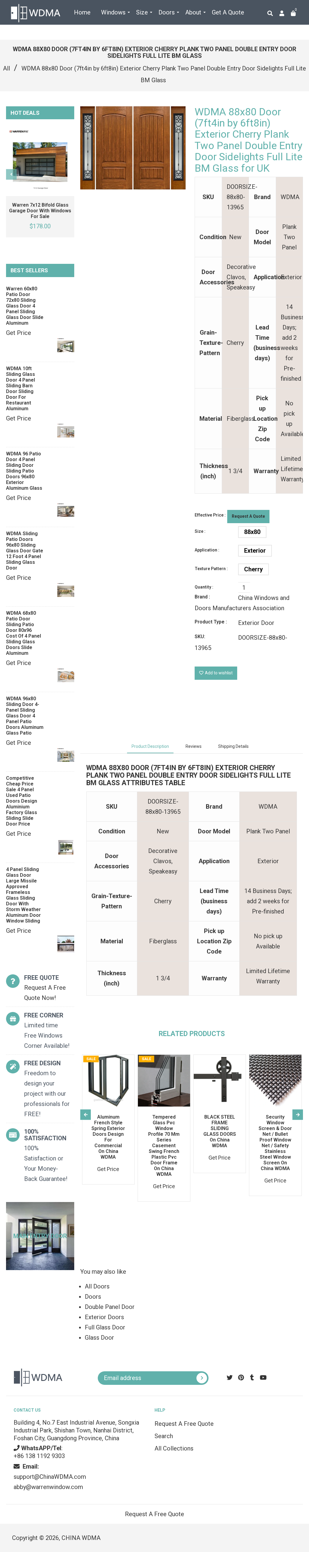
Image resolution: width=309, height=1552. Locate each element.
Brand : (202, 597)
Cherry (253, 569)
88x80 (252, 532)
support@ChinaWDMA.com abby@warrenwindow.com (50, 1477)
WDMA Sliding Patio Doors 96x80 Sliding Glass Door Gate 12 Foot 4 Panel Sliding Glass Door (24, 551)
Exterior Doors (104, 1317)
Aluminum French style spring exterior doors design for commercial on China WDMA (108, 1137)
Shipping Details (233, 746)
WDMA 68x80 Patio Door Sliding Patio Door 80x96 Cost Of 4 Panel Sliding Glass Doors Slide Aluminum (23, 633)
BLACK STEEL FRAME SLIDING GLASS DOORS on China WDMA (219, 1131)
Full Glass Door (105, 1327)
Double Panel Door (110, 1306)
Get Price (18, 332)
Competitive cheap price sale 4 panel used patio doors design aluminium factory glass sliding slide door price (21, 801)
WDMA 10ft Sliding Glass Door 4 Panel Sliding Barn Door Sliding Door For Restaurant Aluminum (20, 388)
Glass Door (99, 1337)
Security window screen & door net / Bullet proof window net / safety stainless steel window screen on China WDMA (275, 1142)
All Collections (173, 1448)
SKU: (200, 636)
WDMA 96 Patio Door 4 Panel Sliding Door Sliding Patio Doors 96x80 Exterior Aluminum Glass (24, 471)
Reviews (194, 746)
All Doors (97, 1286)
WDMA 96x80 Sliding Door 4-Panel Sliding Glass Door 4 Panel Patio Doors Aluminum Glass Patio (24, 716)
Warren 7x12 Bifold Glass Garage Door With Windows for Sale (40, 210)
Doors (93, 1296)
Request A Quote (248, 516)
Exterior (255, 550)
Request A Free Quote (184, 1423)
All (6, 68)
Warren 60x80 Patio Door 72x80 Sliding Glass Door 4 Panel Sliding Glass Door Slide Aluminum (24, 306)
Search (163, 1436)
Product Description (150, 746)
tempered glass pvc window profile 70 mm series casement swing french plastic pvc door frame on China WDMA (164, 1145)
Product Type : (211, 622)
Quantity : (204, 587)
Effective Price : (210, 515)
